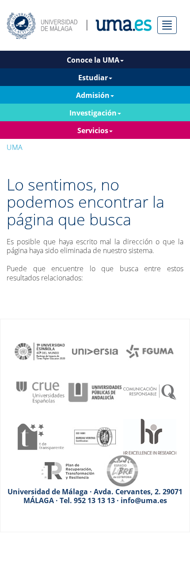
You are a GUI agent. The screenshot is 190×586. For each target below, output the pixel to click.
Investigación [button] (93, 113)
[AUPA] (95, 391)
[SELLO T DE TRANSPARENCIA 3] (40, 436)
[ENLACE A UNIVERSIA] (95, 350)
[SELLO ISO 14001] (95, 436)
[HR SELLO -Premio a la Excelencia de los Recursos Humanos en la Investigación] (149, 436)
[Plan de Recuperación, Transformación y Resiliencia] (67, 470)
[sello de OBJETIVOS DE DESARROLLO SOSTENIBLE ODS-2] (40, 350)
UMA (15, 147)
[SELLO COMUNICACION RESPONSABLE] (149, 391)
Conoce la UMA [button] (93, 60)
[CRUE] (40, 391)
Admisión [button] (93, 95)
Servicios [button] (92, 130)
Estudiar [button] (93, 77)
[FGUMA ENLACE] (149, 350)
